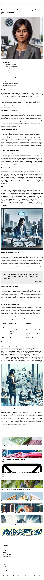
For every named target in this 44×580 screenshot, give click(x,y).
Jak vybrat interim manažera (10, 74)
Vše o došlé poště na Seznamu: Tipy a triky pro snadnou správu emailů (17, 535)
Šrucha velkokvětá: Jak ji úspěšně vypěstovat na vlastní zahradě (15, 489)
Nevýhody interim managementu (11, 70)
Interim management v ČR (10, 85)
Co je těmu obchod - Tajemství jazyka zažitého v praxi (13, 524)
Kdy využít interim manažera (11, 66)
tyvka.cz (3, 2)
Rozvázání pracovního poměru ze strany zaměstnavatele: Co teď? (16, 500)
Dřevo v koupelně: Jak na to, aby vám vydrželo (15, 459)
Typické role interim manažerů (11, 72)
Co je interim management (10, 64)
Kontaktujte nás (13, 428)
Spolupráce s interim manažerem (11, 81)
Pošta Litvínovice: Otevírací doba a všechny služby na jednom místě (20, 472)
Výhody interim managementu (11, 68)
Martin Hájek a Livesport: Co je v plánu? (10, 512)
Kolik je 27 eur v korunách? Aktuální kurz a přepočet (16, 446)
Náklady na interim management (11, 77)
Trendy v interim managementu (11, 83)
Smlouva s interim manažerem (11, 79)
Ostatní (3, 461)
